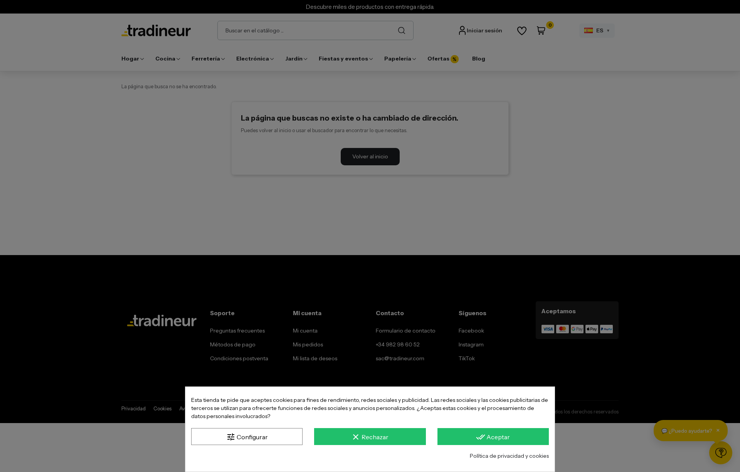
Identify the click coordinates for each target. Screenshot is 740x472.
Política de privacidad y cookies (509, 455)
